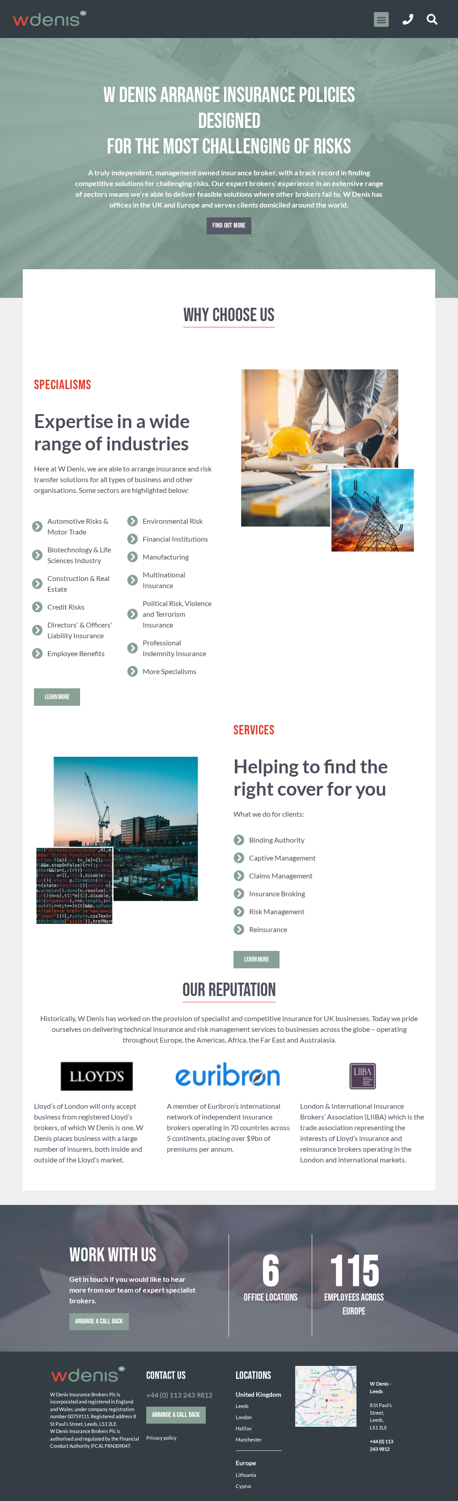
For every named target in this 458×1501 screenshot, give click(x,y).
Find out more (229, 225)
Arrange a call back (99, 1321)
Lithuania (246, 1475)
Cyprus (243, 1486)
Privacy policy (161, 1438)
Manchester (249, 1439)
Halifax (244, 1428)
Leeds (242, 1406)
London (244, 1417)
